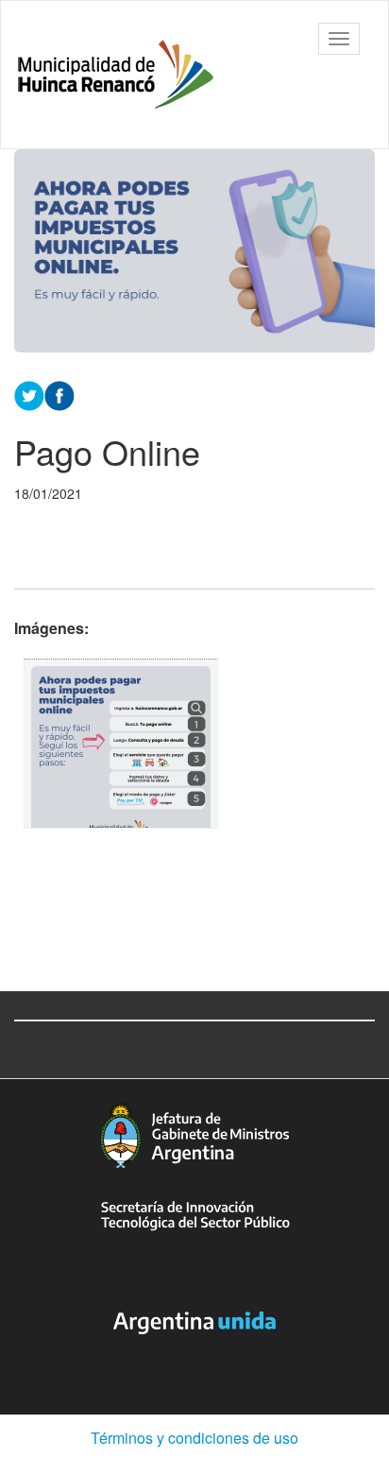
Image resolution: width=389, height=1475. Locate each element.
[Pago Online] (121, 744)
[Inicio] (115, 75)
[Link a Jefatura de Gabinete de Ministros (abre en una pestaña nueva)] (194, 1135)
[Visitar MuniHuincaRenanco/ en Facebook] (59, 394)
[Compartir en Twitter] (29, 394)
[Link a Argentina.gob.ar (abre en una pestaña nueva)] (194, 1323)
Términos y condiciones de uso (194, 1438)
